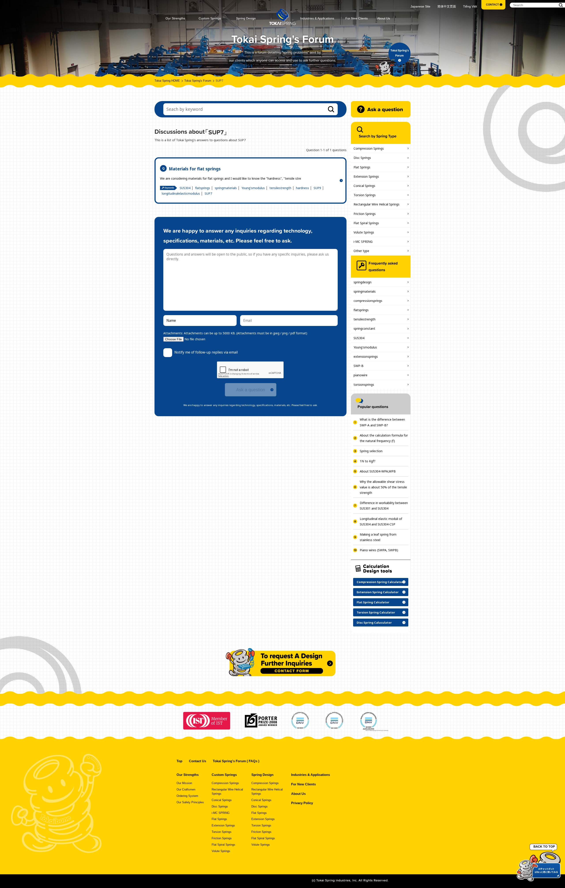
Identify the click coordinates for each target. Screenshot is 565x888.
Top (179, 761)
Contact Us (197, 761)
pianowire (360, 375)
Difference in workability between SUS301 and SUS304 (384, 505)
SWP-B (358, 366)
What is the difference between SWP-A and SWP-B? (382, 422)
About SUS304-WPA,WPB (378, 471)
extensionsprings (366, 356)
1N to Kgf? (367, 461)
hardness (302, 188)
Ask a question (250, 389)
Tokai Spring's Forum (197, 80)
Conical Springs (364, 186)
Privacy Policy (302, 803)
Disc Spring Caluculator (374, 623)
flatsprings (202, 188)
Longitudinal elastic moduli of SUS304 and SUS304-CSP (381, 521)
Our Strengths (175, 18)
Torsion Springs (365, 195)
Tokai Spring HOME (167, 80)
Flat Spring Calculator (373, 602)
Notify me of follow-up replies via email (206, 352)
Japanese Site (420, 6)
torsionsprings (364, 384)
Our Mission (184, 783)
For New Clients (356, 18)
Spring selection (371, 451)
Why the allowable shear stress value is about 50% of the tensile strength (383, 487)
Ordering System (187, 796)
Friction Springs (365, 214)
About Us (383, 18)
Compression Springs (369, 148)
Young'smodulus (253, 188)
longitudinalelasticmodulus (181, 193)
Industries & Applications (317, 18)
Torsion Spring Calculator (376, 612)
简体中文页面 (446, 6)
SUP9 (317, 188)
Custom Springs (210, 18)
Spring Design (246, 18)
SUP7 (208, 193)
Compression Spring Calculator (380, 582)
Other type (361, 251)
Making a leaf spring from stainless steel (378, 537)
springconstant (364, 328)
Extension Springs (366, 176)
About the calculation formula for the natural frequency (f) (384, 438)
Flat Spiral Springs (366, 223)
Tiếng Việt (470, 6)
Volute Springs (364, 232)
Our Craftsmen (186, 789)
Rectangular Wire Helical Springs (376, 204)
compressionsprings (368, 301)
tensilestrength (280, 188)
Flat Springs (362, 167)
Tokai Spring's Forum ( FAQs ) (236, 761)
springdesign (362, 282)
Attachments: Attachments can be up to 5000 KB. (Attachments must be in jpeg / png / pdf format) (235, 333)
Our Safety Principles (190, 802)
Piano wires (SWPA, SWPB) (379, 550)
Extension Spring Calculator (378, 592)
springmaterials (226, 188)
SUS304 (185, 188)
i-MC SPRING (363, 241)
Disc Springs (362, 158)
